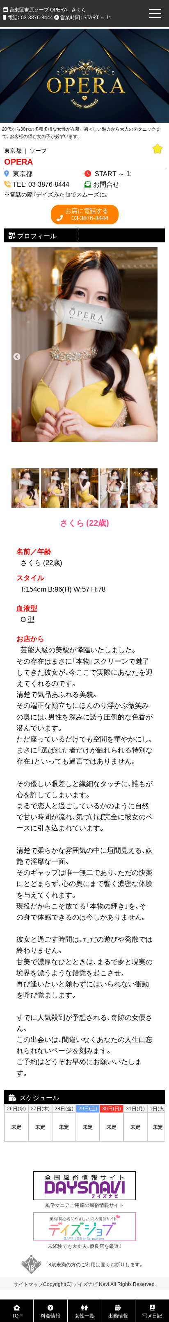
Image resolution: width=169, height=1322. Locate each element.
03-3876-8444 (86, 214)
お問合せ (106, 184)
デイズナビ (85, 1284)
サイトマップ (28, 1284)
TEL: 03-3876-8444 (41, 184)
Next (152, 357)
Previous (17, 357)
